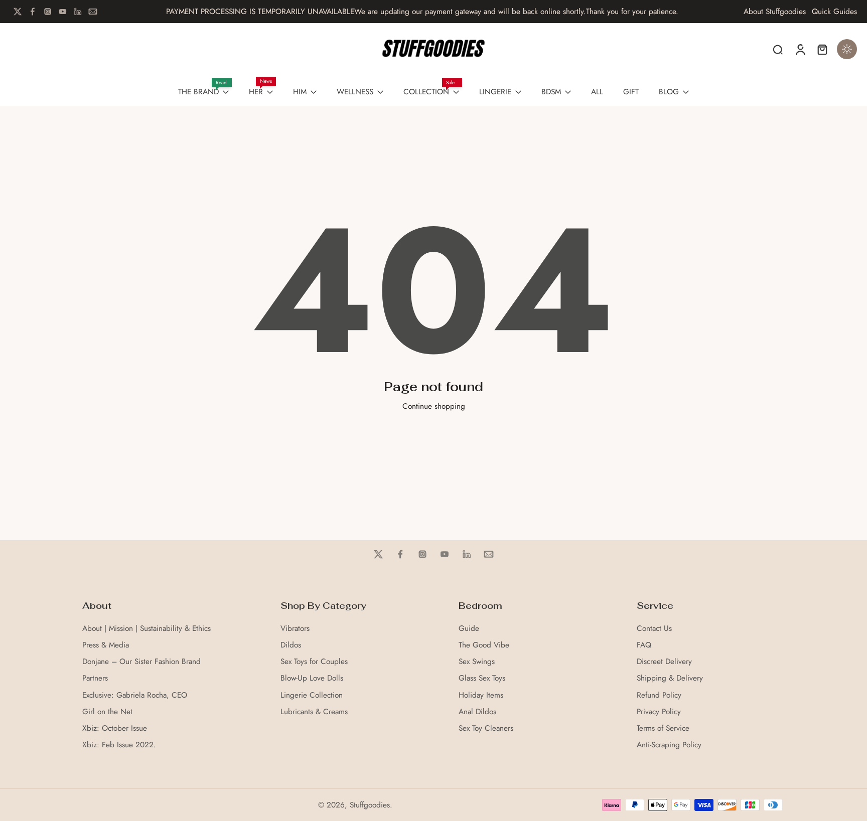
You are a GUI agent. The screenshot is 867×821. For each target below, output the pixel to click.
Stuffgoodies (370, 804)
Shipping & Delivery (670, 678)
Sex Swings (477, 661)
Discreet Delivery (664, 661)
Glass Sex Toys (482, 678)
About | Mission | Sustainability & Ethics (146, 628)
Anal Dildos (477, 712)
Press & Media (105, 645)
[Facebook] (32, 12)
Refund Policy (659, 695)
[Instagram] (47, 12)
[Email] (92, 12)
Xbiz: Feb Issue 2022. (119, 745)
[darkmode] (847, 49)
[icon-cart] (822, 49)
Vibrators (295, 628)
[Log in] (800, 49)
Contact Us (654, 628)
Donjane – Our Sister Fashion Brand (141, 661)
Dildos (290, 645)
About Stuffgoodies (775, 12)
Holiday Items (481, 695)
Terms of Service (663, 728)
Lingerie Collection (311, 695)
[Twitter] (17, 12)
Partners (95, 678)
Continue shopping (433, 406)
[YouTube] (62, 12)
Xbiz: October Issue (114, 728)
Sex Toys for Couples (314, 661)
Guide (469, 628)
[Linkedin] (77, 12)
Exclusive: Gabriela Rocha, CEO (134, 695)
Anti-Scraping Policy (669, 745)
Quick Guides (834, 12)
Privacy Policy (659, 712)
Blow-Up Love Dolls (311, 678)
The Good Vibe (484, 645)
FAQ (644, 645)
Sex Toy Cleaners (486, 728)
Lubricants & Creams (314, 712)
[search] (778, 49)
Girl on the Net (107, 712)
